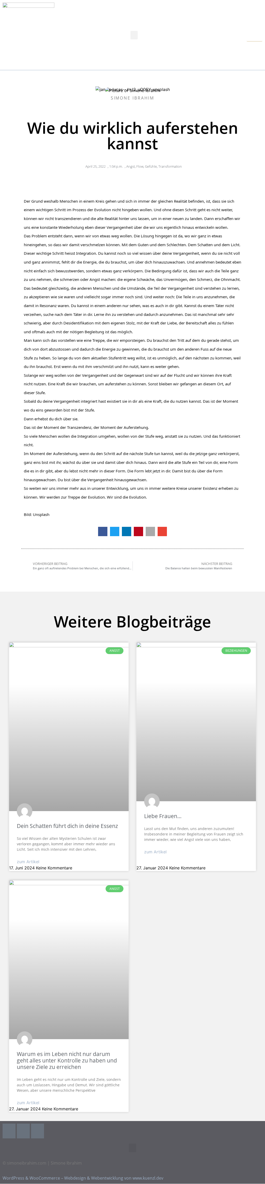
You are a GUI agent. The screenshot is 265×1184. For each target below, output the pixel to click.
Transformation (170, 166)
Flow (139, 166)
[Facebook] (9, 1131)
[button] (134, 35)
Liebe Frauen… (162, 815)
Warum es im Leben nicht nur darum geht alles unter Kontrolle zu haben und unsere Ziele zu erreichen (67, 1060)
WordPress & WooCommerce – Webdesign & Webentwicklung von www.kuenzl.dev (83, 1178)
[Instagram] (23, 1131)
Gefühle (151, 166)
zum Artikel (28, 861)
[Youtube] (37, 1131)
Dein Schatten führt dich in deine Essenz (67, 825)
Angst (130, 166)
